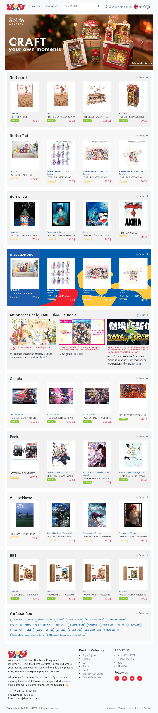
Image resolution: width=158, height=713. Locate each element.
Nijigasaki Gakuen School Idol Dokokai (59, 173)
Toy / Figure (89, 655)
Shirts (86, 666)
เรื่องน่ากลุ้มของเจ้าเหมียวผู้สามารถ (132, 472)
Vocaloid (61, 630)
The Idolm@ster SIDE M (22, 630)
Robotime (14, 113)
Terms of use (125, 709)
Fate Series (112, 630)
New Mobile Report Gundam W (59, 533)
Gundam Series (16, 414)
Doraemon (14, 232)
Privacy (139, 709)
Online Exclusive (92, 678)
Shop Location (126, 659)
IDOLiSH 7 (14, 171)
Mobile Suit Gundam (116, 620)
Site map (111, 709)
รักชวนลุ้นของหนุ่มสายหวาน (57, 472)
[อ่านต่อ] (42, 358)
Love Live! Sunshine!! (94, 630)
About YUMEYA (126, 655)
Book (85, 670)
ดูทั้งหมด (141, 78)
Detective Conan (44, 620)
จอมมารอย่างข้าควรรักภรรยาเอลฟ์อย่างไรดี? (96, 474)
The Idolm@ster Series (22, 620)
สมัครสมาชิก (125, 7)
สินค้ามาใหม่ (35, 6)
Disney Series (75, 630)
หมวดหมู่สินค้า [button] (51, 6)
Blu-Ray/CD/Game (93, 674)
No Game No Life (76, 625)
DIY (85, 663)
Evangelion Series (45, 630)
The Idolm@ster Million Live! (52, 625)
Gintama (59, 620)
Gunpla (87, 659)
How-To (122, 666)
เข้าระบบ (113, 7)
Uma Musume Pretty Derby (23, 625)
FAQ (120, 663)
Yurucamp (92, 625)
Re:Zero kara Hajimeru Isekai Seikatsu (29, 635)
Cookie (147, 709)
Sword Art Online (74, 620)
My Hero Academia (94, 620)
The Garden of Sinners (56, 232)
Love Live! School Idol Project (114, 625)
